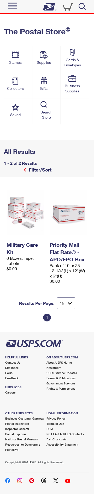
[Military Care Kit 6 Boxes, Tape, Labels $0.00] (25, 212)
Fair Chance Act (57, 439)
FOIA (49, 428)
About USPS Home (59, 362)
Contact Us (12, 362)
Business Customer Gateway (24, 418)
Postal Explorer (15, 434)
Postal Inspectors (17, 423)
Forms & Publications (60, 378)
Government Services (60, 383)
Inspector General (17, 428)
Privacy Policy (56, 418)
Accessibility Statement (62, 444)
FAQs (9, 373)
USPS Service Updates (61, 373)
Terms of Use (55, 423)
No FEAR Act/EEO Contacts (65, 434)
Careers (10, 392)
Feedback (12, 378)
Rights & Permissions (60, 388)
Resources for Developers (22, 444)
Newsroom (53, 367)
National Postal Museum (21, 439)
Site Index (12, 367)
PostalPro (12, 449)
